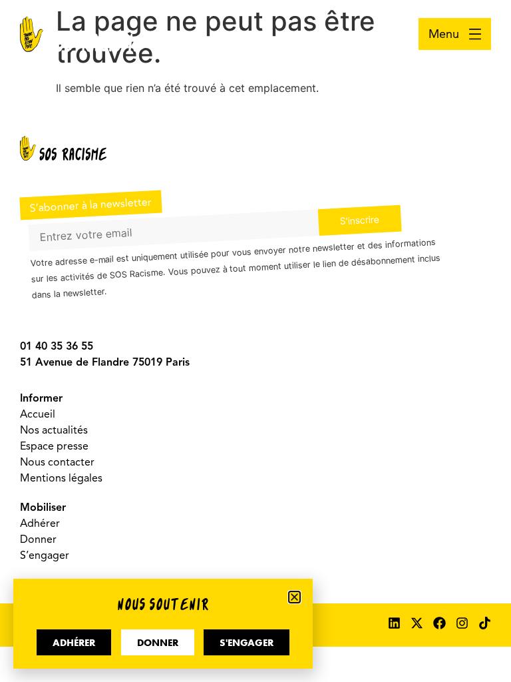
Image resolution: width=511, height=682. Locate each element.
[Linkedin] (394, 623)
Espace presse (54, 446)
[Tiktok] (484, 623)
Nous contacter (57, 462)
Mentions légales (61, 478)
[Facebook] (439, 623)
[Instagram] (462, 623)
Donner (38, 539)
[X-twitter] (417, 623)
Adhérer (40, 523)
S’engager (44, 555)
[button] (294, 597)
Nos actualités (54, 430)
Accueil (37, 414)
